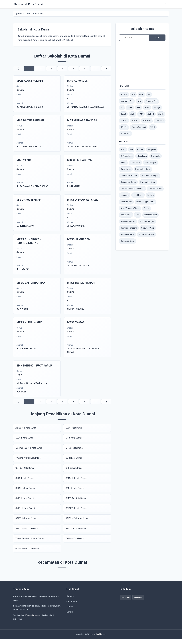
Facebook (126, 597)
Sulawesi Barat (150, 215)
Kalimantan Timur (128, 182)
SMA (147, 107)
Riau (137, 215)
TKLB (152, 127)
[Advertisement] (142, 62)
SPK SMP (147, 121)
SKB (138, 107)
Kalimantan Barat (142, 169)
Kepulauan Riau (155, 189)
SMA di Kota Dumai (24, 478)
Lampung (125, 195)
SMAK (123, 114)
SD (122, 107)
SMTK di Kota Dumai (25, 508)
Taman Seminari (139, 127)
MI (149, 94)
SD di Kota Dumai (74, 458)
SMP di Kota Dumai (24, 498)
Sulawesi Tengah (147, 221)
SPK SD (135, 121)
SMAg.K (157, 107)
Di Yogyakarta (127, 156)
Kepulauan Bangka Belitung (132, 189)
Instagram (138, 597)
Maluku (150, 195)
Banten (140, 149)
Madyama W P (127, 101)
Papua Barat (126, 215)
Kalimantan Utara (147, 182)
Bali (131, 149)
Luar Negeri (138, 195)
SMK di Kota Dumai (75, 488)
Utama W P (125, 134)
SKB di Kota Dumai (74, 468)
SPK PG (124, 121)
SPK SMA (159, 121)
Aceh (123, 149)
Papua (146, 208)
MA (133, 94)
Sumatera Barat (127, 234)
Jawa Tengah (150, 162)
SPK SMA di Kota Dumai (26, 528)
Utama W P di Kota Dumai (27, 548)
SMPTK (150, 114)
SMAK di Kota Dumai (25, 488)
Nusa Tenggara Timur (130, 208)
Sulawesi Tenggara (129, 228)
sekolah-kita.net (142, 29)
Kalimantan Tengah (150, 176)
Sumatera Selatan (146, 234)
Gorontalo (155, 156)
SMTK (161, 114)
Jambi (123, 162)
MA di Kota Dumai (74, 428)
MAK (141, 94)
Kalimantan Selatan (129, 176)
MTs (139, 101)
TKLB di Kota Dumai (75, 538)
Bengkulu (152, 149)
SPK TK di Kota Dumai (76, 528)
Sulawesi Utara (147, 228)
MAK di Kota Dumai (24, 438)
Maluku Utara (126, 202)
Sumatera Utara (127, 241)
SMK (132, 114)
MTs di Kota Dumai (74, 448)
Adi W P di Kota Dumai (25, 428)
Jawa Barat (135, 162)
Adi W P (124, 94)
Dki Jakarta (142, 156)
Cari (157, 37)
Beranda (70, 596)
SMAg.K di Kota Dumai (76, 478)
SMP (141, 114)
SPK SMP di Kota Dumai (77, 518)
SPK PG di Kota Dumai (76, 508)
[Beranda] (165, 4)
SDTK (130, 107)
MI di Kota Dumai (74, 438)
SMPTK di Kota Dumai (76, 498)
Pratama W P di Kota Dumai (28, 458)
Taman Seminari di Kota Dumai (29, 538)
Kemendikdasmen (33, 615)
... (95, 68)
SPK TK (124, 127)
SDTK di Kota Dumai (24, 468)
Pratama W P (151, 101)
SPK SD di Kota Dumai (25, 518)
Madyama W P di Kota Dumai (28, 448)
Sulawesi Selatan (128, 221)
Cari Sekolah (72, 601)
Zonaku (69, 612)
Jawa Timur (126, 169)
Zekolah (70, 606)
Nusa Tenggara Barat (145, 202)
